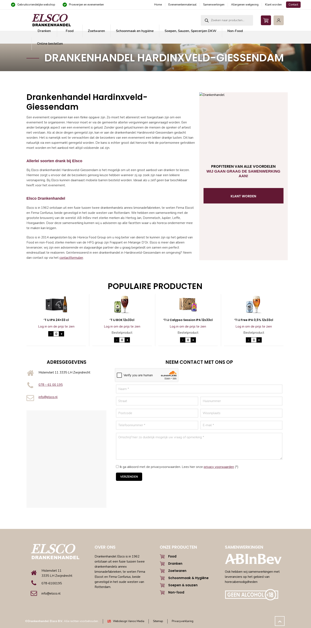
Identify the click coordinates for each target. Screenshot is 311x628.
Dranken (175, 563)
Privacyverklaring (182, 621)
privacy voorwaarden (219, 467)
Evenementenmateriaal (182, 5)
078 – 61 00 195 (51, 385)
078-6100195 (51, 583)
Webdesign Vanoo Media (128, 621)
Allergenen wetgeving (245, 5)
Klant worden (273, 5)
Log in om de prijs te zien (56, 326)
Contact (293, 5)
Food (172, 556)
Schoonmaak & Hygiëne (188, 578)
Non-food (176, 592)
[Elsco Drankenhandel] (51, 20)
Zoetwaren (177, 571)
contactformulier (71, 258)
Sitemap (158, 621)
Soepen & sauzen (183, 585)
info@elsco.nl (48, 397)
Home (158, 5)
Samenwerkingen (213, 5)
